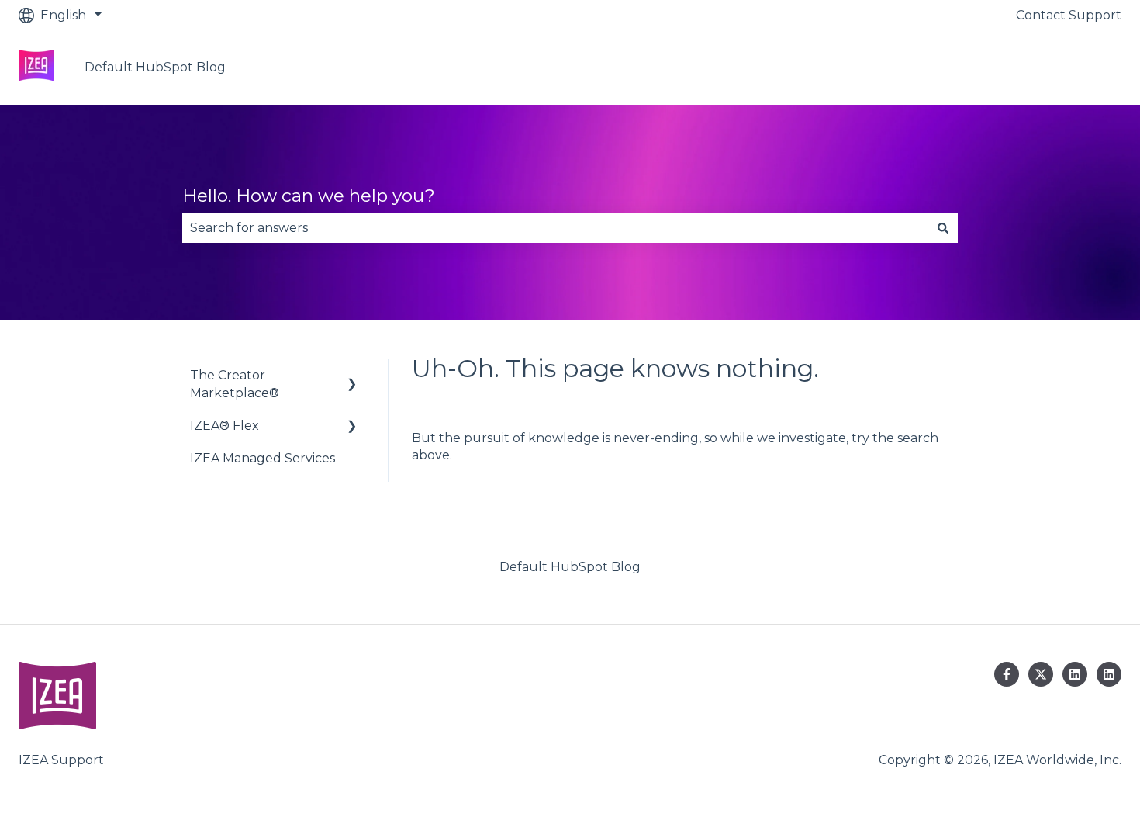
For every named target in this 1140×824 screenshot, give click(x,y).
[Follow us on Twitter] (1040, 674)
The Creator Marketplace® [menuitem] (234, 384)
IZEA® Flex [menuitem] (224, 425)
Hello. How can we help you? (308, 195)
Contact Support (1068, 15)
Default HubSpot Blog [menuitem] (570, 566)
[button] (352, 377)
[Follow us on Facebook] (1006, 674)
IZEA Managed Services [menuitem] (262, 458)
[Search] (943, 228)
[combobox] (555, 228)
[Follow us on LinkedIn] (1074, 674)
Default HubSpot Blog (155, 67)
